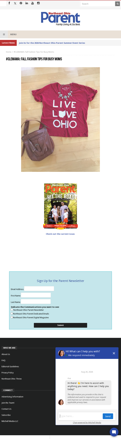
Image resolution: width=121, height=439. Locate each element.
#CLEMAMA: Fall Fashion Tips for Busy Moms (34, 52)
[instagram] (38, 3)
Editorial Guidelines (10, 366)
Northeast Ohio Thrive (12, 379)
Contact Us (6, 409)
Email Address (17, 289)
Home (8, 52)
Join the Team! (8, 403)
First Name (16, 295)
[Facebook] (9, 3)
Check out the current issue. (60, 234)
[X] (15, 3)
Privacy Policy (8, 372)
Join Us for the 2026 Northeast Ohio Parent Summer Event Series (52, 43)
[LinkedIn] (27, 3)
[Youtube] (32, 3)
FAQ (3, 360)
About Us (6, 354)
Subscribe (6, 415)
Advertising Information (12, 396)
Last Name (16, 302)
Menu (13, 34)
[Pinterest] (21, 3)
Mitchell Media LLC (10, 421)
